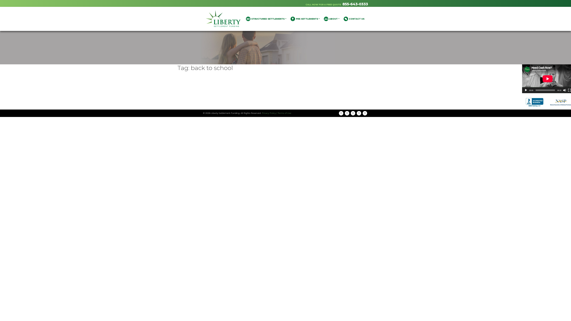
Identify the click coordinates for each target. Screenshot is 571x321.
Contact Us (356, 19)
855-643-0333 (355, 4)
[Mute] (564, 90)
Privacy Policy (269, 113)
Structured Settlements (268, 19)
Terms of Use (284, 113)
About (333, 19)
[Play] (525, 90)
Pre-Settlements (307, 19)
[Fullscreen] (569, 90)
